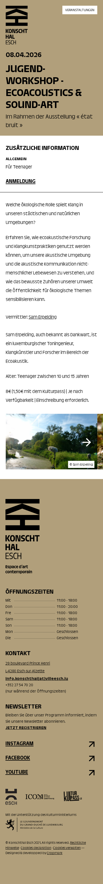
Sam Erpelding (43, 317)
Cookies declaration (36, 848)
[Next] (86, 442)
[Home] (17, 30)
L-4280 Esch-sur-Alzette (25, 671)
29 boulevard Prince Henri (27, 664)
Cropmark (54, 853)
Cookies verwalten (67, 848)
